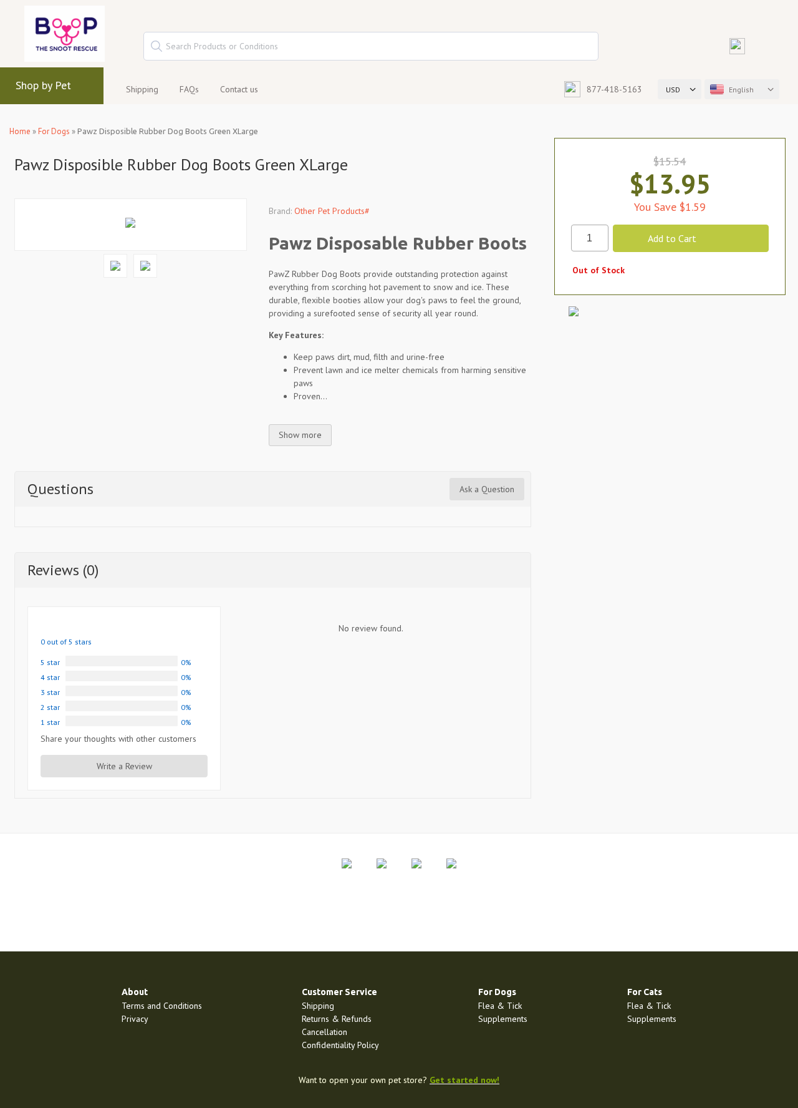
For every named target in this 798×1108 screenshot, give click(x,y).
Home (20, 131)
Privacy (135, 1018)
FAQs (189, 89)
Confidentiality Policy (340, 1045)
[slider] (70, 625)
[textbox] (370, 46)
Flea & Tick (500, 1005)
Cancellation (324, 1032)
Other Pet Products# (332, 210)
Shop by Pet (43, 85)
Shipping (142, 89)
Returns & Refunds (337, 1018)
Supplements (502, 1018)
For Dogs (54, 131)
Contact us (239, 89)
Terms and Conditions (162, 1005)
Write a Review (124, 766)
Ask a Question (486, 489)
